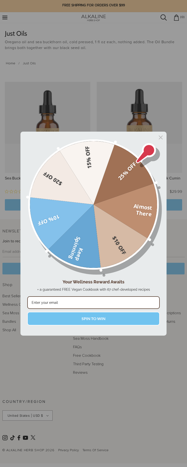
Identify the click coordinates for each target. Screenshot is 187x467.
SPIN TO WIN (93, 318)
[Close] (161, 137)
